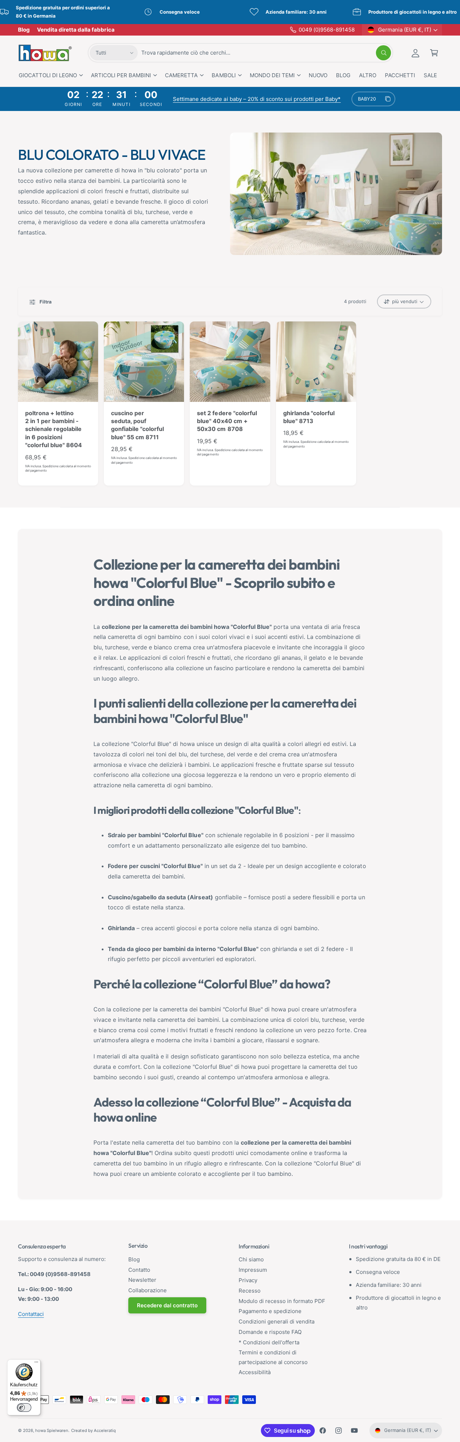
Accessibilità (255, 1372)
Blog (24, 29)
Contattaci (31, 1314)
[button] (434, 52)
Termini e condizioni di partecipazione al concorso (273, 1357)
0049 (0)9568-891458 (327, 29)
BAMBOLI (223, 75)
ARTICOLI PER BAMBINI (121, 75)
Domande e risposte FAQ (270, 1332)
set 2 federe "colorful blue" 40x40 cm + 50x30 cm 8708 (227, 421)
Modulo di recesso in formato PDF (282, 1301)
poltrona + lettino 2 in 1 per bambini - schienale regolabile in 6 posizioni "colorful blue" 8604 (53, 429)
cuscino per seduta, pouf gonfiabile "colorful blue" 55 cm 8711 (137, 425)
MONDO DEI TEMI (272, 75)
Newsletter (142, 1279)
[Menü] (36, 1363)
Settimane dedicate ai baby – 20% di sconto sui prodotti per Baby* (257, 99)
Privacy (248, 1280)
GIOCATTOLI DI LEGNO (48, 75)
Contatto (139, 1269)
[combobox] (266, 52)
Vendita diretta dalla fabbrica (75, 29)
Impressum (253, 1269)
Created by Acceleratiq (93, 1430)
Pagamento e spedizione (270, 1311)
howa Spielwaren (51, 1430)
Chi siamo (251, 1259)
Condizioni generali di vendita (276, 1321)
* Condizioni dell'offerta (269, 1342)
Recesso (250, 1290)
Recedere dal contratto (167, 1305)
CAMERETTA (181, 75)
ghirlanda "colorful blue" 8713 (309, 417)
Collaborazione (147, 1290)
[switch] (24, 1407)
